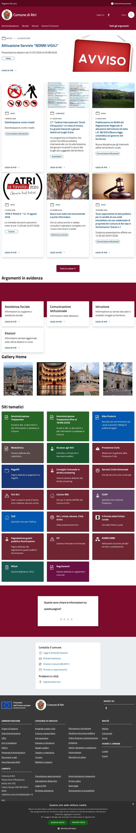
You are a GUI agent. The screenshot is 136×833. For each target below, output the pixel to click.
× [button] (133, 804)
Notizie (105, 728)
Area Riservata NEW (11, 762)
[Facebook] (107, 14)
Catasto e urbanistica (44, 752)
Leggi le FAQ (40, 785)
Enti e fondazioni (9, 743)
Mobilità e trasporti (43, 762)
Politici (5, 747)
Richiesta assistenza (44, 790)
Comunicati (60, 113)
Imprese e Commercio (44, 743)
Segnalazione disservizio (46, 781)
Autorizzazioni (75, 752)
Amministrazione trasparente (82, 776)
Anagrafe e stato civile (45, 728)
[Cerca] (131, 15)
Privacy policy (75, 781)
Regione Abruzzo (9, 3)
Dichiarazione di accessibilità (81, 790)
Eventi (105, 756)
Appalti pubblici (42, 747)
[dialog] (68, 817)
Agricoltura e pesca (77, 757)
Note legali (73, 785)
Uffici (4, 738)
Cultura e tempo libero (45, 733)
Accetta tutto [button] (57, 822)
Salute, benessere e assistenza (82, 747)
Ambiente (73, 742)
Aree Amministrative (11, 733)
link (93, 817)
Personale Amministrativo (13, 752)
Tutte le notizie (66, 268)
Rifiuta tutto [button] (78, 822)
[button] (68, 828)
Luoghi (105, 751)
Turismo (38, 757)
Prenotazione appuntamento (48, 776)
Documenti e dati (9, 757)
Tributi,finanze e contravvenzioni (83, 738)
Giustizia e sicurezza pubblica (82, 733)
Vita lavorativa (41, 738)
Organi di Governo (10, 728)
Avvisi (9, 38)
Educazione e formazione (80, 728)
